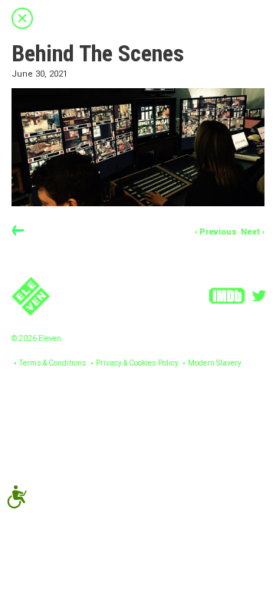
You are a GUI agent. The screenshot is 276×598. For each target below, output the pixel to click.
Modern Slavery (215, 363)
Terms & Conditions (53, 363)
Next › (252, 232)
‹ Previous (216, 232)
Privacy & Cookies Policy (137, 363)
